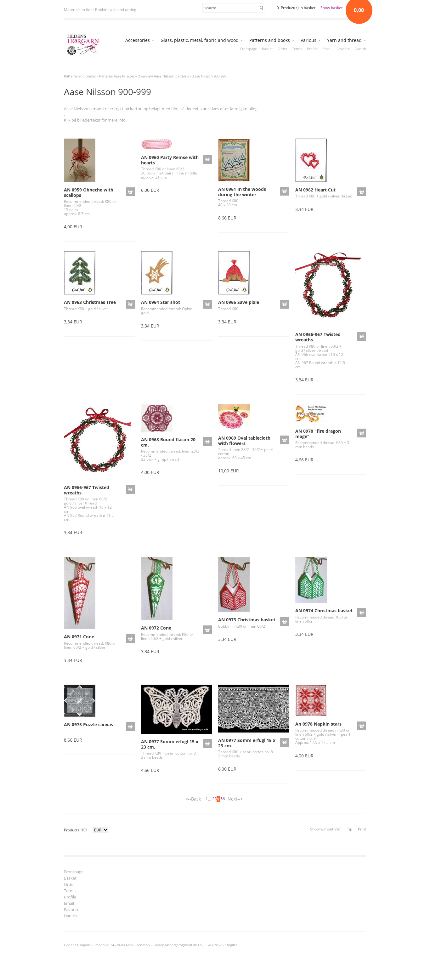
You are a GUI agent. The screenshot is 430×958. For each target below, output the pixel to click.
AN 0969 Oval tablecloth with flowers (244, 440)
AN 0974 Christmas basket (324, 610)
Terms (297, 48)
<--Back (193, 799)
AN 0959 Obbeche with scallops (88, 192)
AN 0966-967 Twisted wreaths (318, 337)
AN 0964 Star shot (160, 302)
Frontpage (248, 48)
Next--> (235, 799)
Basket (267, 48)
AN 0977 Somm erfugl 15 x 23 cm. (169, 744)
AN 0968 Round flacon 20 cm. (168, 442)
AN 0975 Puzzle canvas (88, 724)
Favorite (343, 48)
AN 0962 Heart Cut (315, 190)
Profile (312, 48)
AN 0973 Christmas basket (246, 620)
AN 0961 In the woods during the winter (242, 191)
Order (282, 48)
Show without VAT (325, 829)
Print (362, 829)
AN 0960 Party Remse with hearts (170, 160)
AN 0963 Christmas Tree (90, 302)
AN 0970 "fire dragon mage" (318, 433)
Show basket (331, 7)
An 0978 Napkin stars (318, 724)
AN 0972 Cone (156, 628)
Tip (349, 829)
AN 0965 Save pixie (238, 302)
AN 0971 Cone (79, 637)
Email (327, 48)
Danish (360, 48)
